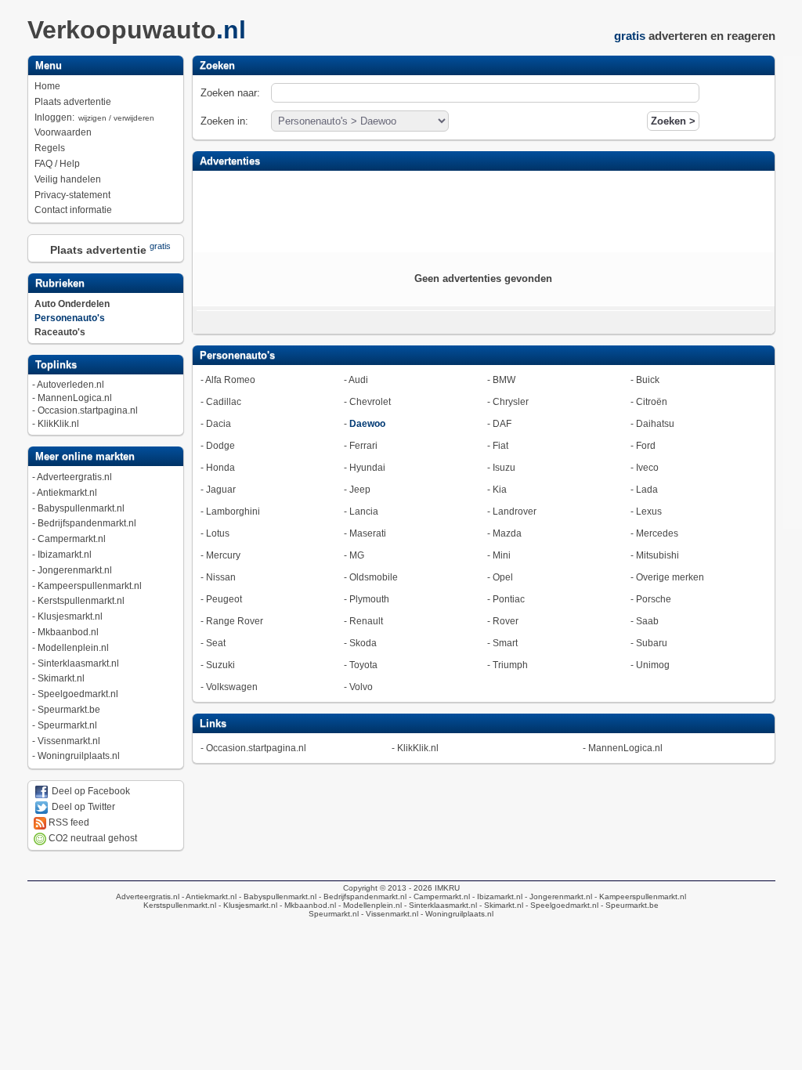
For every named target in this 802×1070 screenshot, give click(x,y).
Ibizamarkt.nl (65, 554)
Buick (647, 379)
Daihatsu (655, 423)
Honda (220, 467)
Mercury (223, 555)
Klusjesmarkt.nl (70, 616)
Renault (366, 621)
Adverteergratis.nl (74, 477)
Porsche (653, 599)
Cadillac (223, 401)
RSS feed (67, 822)
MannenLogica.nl (75, 397)
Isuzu (504, 467)
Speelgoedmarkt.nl (78, 694)
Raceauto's (59, 332)
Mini (502, 555)
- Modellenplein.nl (369, 905)
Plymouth (369, 599)
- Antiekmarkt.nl (208, 896)
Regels (49, 148)
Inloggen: (94, 117)
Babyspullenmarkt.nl (81, 508)
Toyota (363, 665)
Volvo (361, 686)
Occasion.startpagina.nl (88, 410)
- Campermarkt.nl (438, 896)
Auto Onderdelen (72, 303)
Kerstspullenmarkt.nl (81, 600)
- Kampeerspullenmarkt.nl (639, 896)
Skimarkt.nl (61, 678)
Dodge (220, 445)
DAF (502, 423)
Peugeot (224, 599)
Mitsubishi (657, 555)
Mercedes (657, 533)
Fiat (500, 445)
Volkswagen (232, 686)
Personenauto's (69, 318)
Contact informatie (73, 209)
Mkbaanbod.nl (68, 632)
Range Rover (234, 621)
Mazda (507, 533)
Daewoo (367, 423)
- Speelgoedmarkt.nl (560, 905)
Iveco (647, 467)
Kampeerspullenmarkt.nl (90, 585)
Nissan (221, 577)
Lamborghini (233, 511)
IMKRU (447, 888)
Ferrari (363, 445)
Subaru (651, 643)
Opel (503, 577)
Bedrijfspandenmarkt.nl (87, 523)
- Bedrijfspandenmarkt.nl (361, 896)
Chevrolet (370, 401)
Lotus (217, 533)
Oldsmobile (373, 577)
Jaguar (221, 489)
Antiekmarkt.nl (67, 492)
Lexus (649, 511)
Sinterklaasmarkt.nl (78, 663)
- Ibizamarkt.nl (496, 896)
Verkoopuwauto (136, 30)
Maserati (367, 533)
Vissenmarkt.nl (69, 741)
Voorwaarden (63, 132)
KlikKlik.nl (58, 423)
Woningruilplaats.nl (79, 755)
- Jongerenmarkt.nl (557, 896)
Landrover (514, 511)
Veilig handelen (67, 179)
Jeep (359, 489)
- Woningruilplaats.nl (455, 913)
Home (47, 86)
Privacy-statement (72, 195)
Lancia (363, 511)
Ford (646, 445)
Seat (216, 643)
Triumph (510, 665)
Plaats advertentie (72, 101)
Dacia (218, 423)
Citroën (651, 401)
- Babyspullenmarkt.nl (276, 896)
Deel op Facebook (89, 791)
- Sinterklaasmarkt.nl (439, 905)
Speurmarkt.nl (67, 725)
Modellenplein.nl (73, 647)
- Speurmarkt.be (628, 905)
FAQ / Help (57, 163)
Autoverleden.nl (70, 384)
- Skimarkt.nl (500, 905)
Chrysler (511, 401)
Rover (505, 621)
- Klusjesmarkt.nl (246, 905)
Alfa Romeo (230, 379)
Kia (500, 489)
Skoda (363, 643)
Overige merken (670, 577)
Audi (358, 379)
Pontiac (509, 599)
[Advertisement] (483, 210)
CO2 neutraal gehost (91, 838)
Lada (647, 489)
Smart (505, 643)
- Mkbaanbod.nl (306, 905)
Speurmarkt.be (69, 709)
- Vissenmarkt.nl (388, 913)
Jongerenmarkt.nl (75, 570)
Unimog (653, 665)
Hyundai (367, 467)
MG (356, 555)
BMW (504, 379)
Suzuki (220, 665)
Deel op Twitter (82, 806)
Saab (647, 621)
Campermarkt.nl (72, 538)
